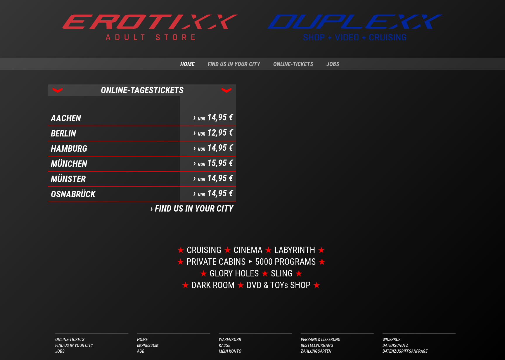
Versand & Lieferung (320, 339)
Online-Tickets (293, 64)
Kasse (224, 345)
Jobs (332, 64)
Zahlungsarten (316, 351)
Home (187, 64)
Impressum (147, 345)
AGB (140, 351)
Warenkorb (230, 339)
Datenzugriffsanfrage (405, 351)
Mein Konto (230, 351)
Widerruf (391, 339)
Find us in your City (234, 64)
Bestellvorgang (317, 345)
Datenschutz (395, 345)
